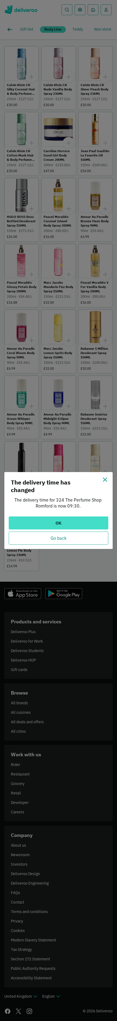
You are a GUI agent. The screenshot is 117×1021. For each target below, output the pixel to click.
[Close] (105, 479)
